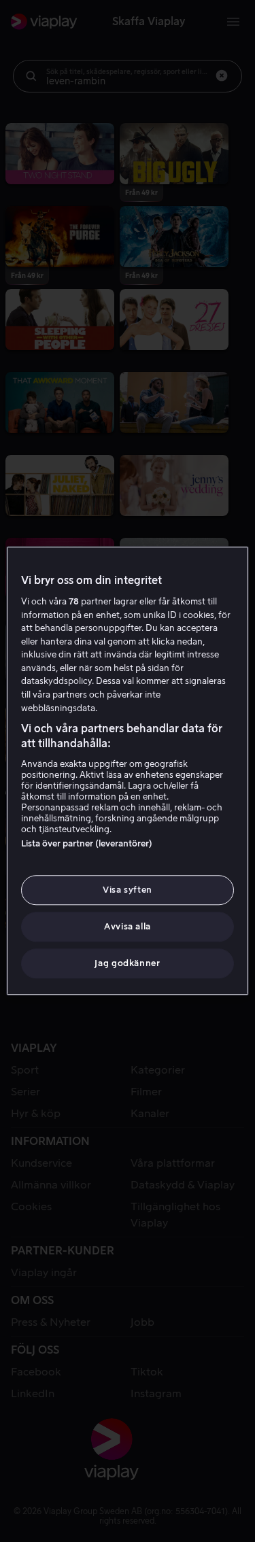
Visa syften (127, 889)
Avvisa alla (127, 926)
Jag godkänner (127, 963)
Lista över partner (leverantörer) (86, 843)
